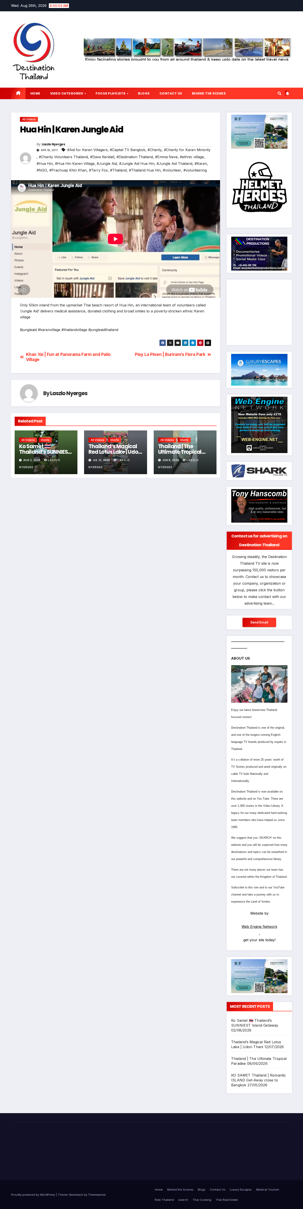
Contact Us (217, 1189)
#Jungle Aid (107, 163)
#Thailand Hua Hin (145, 170)
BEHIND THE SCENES (209, 93)
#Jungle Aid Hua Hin (136, 163)
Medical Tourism (267, 1189)
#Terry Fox (98, 170)
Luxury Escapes (241, 1189)
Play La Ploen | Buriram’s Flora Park (170, 354)
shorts (45, 440)
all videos (29, 119)
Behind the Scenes (180, 1189)
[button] (279, 93)
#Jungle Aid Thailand (174, 163)
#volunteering (195, 170)
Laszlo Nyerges (53, 144)
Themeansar (97, 1194)
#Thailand (118, 170)
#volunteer (172, 170)
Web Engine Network (259, 926)
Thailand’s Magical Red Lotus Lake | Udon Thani (115, 452)
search (183, 1199)
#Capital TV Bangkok (127, 150)
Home (159, 1189)
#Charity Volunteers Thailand (63, 157)
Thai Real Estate (227, 1199)
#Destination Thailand (134, 157)
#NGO (42, 170)
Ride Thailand (164, 1199)
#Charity (155, 150)
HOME (35, 93)
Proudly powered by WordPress (33, 1194)
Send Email (259, 622)
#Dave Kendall (102, 157)
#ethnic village (192, 157)
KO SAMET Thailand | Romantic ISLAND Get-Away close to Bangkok (258, 1080)
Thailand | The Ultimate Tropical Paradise (180, 452)
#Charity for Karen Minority (187, 150)
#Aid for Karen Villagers (87, 150)
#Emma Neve (166, 157)
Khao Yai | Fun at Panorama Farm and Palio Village (68, 357)
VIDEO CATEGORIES (67, 93)
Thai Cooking (202, 1199)
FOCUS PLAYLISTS (111, 93)
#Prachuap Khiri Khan (68, 170)
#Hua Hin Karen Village (74, 163)
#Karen (201, 163)
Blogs (201, 1189)
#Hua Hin (45, 163)
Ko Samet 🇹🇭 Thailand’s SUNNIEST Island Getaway (45, 452)
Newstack (76, 1194)
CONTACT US (170, 93)
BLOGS (144, 93)
